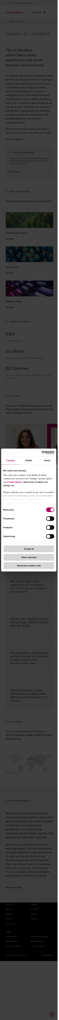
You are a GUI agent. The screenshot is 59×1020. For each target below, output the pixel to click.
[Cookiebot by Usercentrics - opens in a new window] (41, 452)
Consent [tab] (10, 460)
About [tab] (47, 460)
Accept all (29, 549)
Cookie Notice (14, 482)
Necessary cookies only (29, 565)
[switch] (50, 518)
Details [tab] (28, 460)
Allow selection (29, 557)
